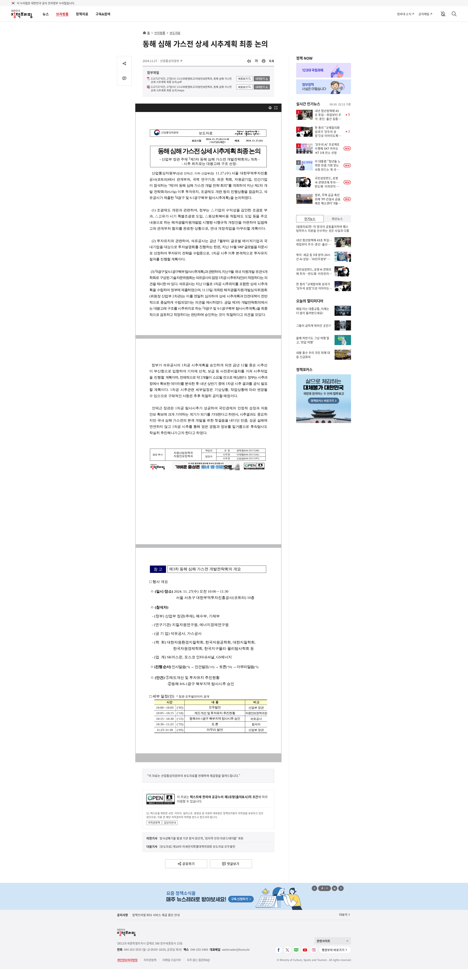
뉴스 (46, 14)
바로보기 (243, 78)
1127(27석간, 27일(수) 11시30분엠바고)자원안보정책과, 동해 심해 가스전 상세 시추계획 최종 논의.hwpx (191, 88)
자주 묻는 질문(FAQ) (198, 960)
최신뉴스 (337, 218)
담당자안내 (170, 822)
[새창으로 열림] (263, 61)
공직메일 (423, 14)
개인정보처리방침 (127, 960)
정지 (334, 888)
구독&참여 (103, 14)
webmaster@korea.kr (236, 949)
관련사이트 (323, 941)
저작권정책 (154, 822)
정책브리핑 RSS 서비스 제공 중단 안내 (156, 915)
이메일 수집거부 (171, 960)
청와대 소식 (404, 14)
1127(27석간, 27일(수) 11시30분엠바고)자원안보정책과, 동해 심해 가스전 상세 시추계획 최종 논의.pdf (191, 80)
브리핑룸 (62, 14)
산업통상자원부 (169, 61)
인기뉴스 (309, 218)
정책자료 (82, 14)
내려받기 (260, 78)
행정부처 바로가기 (333, 950)
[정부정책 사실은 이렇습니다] (323, 86)
